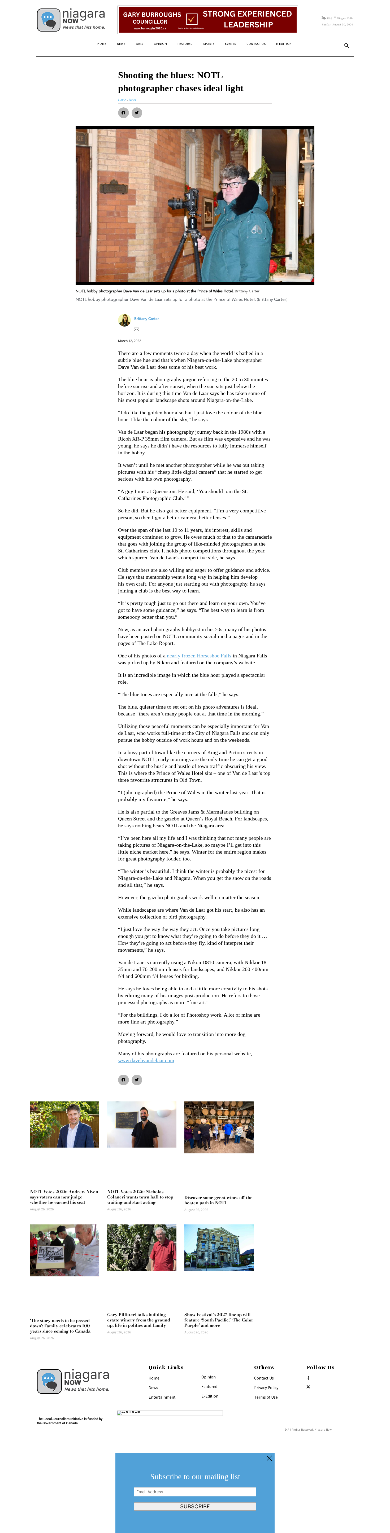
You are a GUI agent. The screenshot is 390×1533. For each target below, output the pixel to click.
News (153, 1387)
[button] (346, 45)
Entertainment (162, 1397)
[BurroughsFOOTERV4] (208, 20)
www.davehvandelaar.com (146, 1060)
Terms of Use (266, 1397)
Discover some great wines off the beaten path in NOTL (218, 1200)
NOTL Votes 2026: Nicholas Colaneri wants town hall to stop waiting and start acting (140, 1196)
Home (154, 1378)
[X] (308, 1387)
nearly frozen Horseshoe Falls (199, 655)
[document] (195, 1493)
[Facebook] (308, 1378)
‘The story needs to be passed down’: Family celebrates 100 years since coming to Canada (60, 1325)
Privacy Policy (266, 1387)
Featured (209, 1386)
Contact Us (264, 1378)
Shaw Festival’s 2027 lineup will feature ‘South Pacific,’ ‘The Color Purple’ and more (218, 1319)
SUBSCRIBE (195, 1506)
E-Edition (209, 1396)
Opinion (208, 1377)
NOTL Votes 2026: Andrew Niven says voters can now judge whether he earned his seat (64, 1196)
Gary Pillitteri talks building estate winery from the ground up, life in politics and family (138, 1319)
